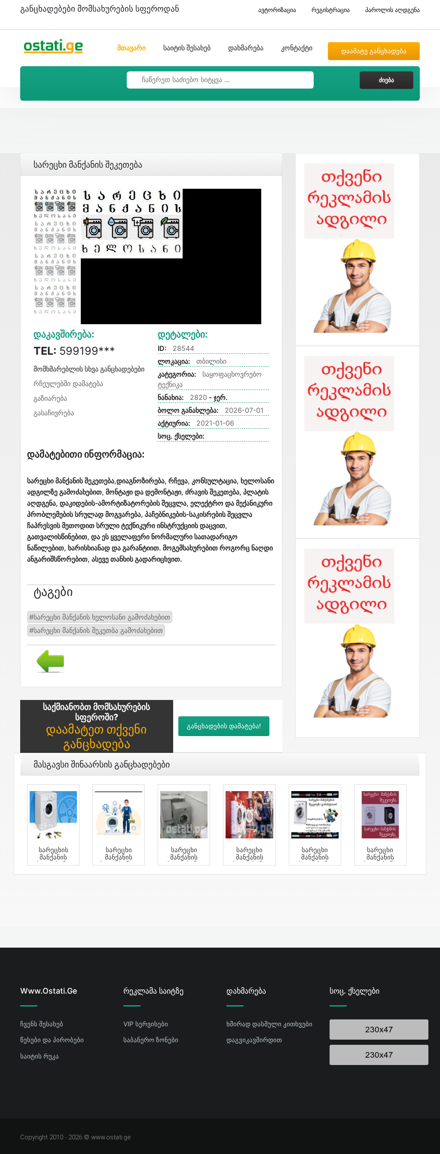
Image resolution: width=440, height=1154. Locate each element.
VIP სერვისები (145, 1024)
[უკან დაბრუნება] (47, 660)
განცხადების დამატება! (224, 726)
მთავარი (131, 47)
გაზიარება (50, 398)
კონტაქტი (296, 47)
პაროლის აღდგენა (392, 9)
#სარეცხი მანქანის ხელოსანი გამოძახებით (99, 617)
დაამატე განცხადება (373, 51)
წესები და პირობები (52, 1040)
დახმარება (245, 47)
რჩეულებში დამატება (68, 383)
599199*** (74, 350)
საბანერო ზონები (150, 1040)
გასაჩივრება (54, 412)
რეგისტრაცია (331, 9)
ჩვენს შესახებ (41, 1024)
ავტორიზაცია (277, 9)
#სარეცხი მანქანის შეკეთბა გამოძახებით (96, 630)
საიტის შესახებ (187, 47)
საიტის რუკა (39, 1056)
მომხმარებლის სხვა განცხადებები (89, 369)
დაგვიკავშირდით (254, 1040)
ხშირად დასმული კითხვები (269, 1024)
